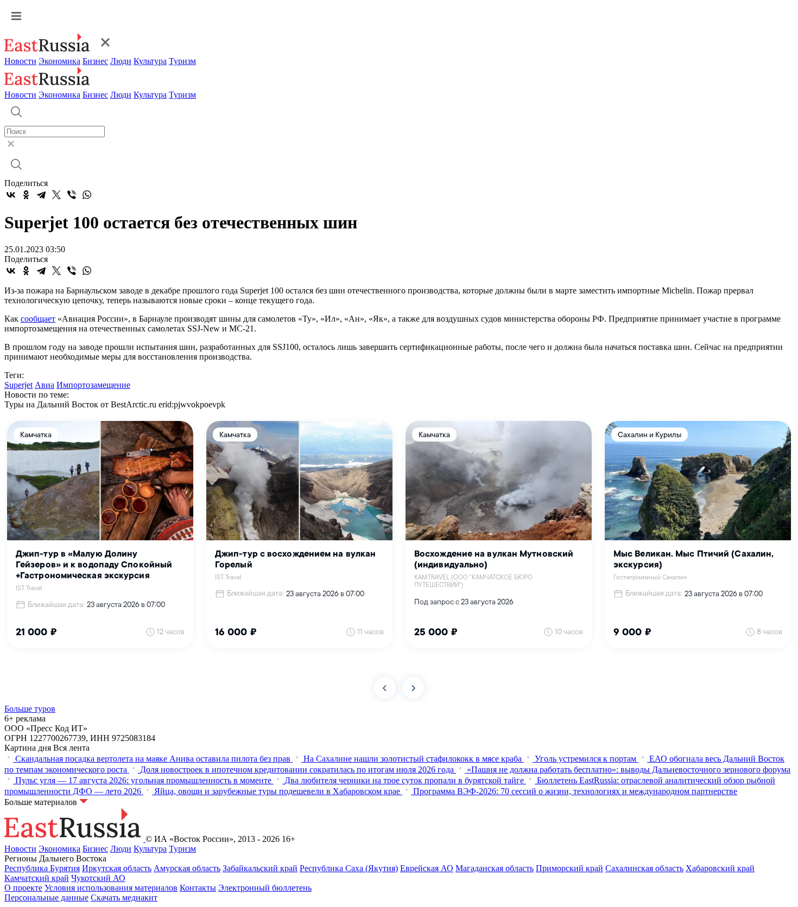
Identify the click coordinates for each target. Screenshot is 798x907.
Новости (20, 61)
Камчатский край (36, 878)
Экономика (59, 61)
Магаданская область (494, 868)
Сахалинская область (644, 868)
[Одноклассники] (26, 194)
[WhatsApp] (86, 194)
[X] (56, 194)
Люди (120, 61)
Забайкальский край (260, 868)
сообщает (38, 318)
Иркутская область (116, 868)
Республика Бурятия (42, 868)
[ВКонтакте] (10, 194)
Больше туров (29, 708)
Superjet (18, 384)
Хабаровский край (720, 868)
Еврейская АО (426, 868)
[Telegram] (41, 194)
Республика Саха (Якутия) (349, 868)
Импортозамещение (93, 384)
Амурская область (187, 868)
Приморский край (569, 868)
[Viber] (71, 194)
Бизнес (95, 61)
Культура (150, 61)
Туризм (182, 61)
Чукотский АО (98, 878)
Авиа (44, 384)
